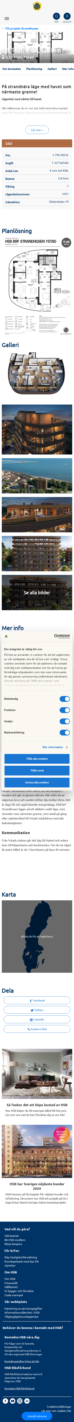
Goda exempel (13, 1295)
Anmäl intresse (37, 1416)
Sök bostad (11, 1235)
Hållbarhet (11, 1287)
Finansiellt (11, 1283)
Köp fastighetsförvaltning (20, 1257)
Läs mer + (37, 130)
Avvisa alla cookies (37, 782)
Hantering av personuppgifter (23, 1308)
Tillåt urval (37, 770)
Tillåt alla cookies (37, 758)
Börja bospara (13, 1244)
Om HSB (9, 1278)
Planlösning (34, 69)
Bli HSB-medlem (14, 1240)
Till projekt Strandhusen (21, 28)
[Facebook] (6, 1402)
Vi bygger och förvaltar (19, 1291)
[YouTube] (13, 1402)
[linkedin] (27, 1402)
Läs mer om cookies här (56, 1410)
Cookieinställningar (59, 1406)
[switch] (65, 710)
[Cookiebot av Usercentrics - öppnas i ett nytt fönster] (54, 636)
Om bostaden (11, 69)
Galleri (52, 69)
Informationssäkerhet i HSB (22, 1312)
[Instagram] (20, 1402)
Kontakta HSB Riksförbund (19, 1388)
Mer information (53, 747)
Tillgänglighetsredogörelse (21, 1316)
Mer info (68, 69)
